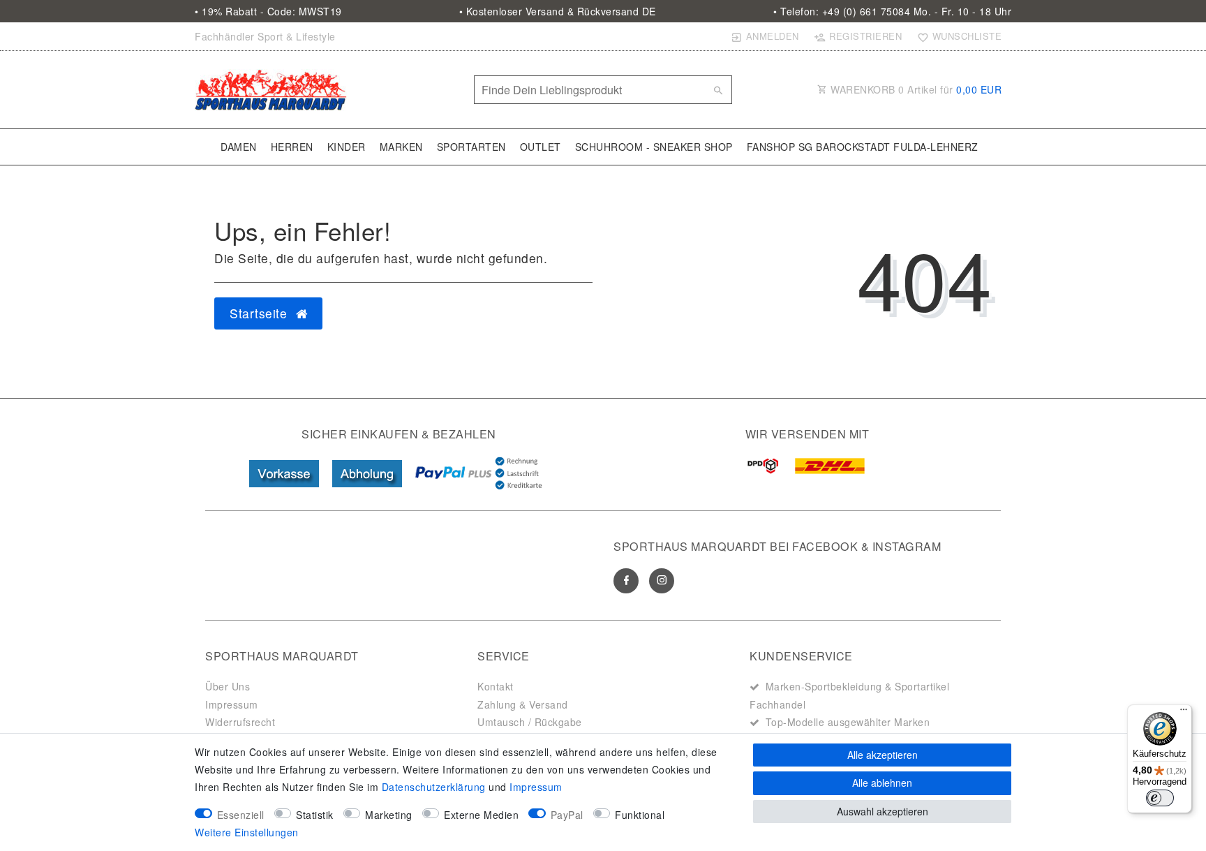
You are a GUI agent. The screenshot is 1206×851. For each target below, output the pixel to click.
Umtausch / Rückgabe (529, 722)
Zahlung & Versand (522, 704)
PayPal (567, 815)
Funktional (639, 815)
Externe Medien (481, 815)
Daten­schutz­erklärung (434, 787)
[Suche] (718, 90)
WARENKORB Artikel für (915, 89)
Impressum (231, 704)
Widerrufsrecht (240, 722)
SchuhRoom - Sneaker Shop (654, 147)
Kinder (346, 147)
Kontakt (495, 686)
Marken (401, 147)
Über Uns (227, 686)
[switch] (1160, 798)
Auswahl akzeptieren (882, 811)
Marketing (388, 815)
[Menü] (1183, 712)
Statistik (315, 815)
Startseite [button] (260, 313)
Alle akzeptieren (882, 755)
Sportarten (471, 147)
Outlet (540, 147)
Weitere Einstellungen (247, 832)
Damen (239, 147)
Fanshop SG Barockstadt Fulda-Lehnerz (862, 147)
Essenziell (241, 815)
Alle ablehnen (882, 783)
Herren (292, 147)
